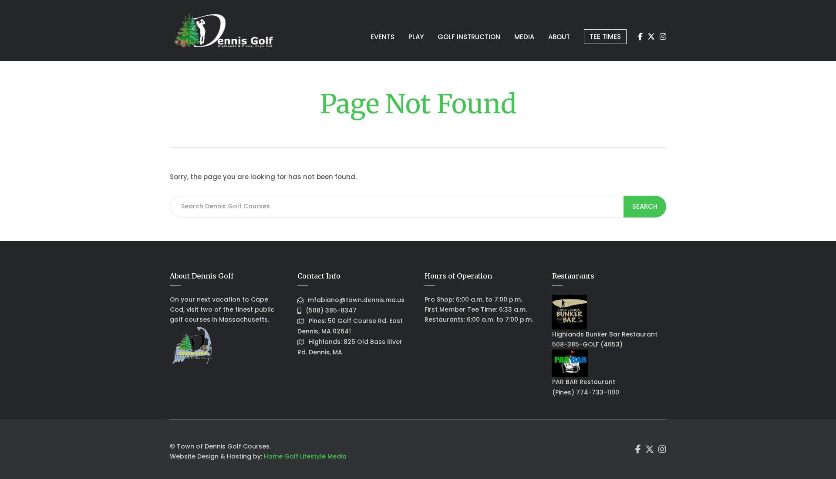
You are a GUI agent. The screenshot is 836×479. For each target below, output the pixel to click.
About (559, 36)
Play (416, 36)
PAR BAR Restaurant (583, 381)
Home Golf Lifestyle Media (305, 456)
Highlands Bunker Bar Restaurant (604, 334)
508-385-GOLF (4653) (587, 344)
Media (524, 36)
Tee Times (605, 36)
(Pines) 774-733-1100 (585, 392)
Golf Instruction (469, 36)
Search (644, 206)
